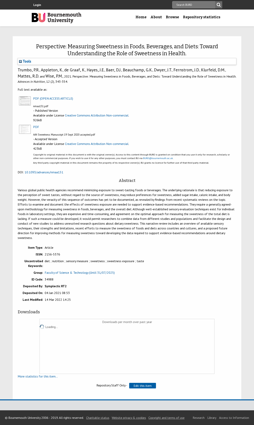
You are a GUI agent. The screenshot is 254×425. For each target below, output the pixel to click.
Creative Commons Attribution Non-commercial (96, 115)
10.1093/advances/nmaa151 (44, 172)
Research (199, 418)
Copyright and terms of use (166, 418)
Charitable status (97, 418)
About (156, 17)
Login (37, 5)
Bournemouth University (56, 18)
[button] (142, 385)
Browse (172, 17)
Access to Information (234, 418)
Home (141, 17)
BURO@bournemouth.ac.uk (158, 158)
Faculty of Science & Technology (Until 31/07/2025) (80, 273)
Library (211, 418)
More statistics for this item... (38, 376)
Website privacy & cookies (129, 418)
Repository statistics (201, 17)
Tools (26, 61)
